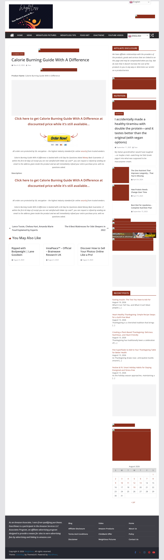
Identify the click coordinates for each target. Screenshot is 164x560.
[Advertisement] (59, 98)
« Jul (133, 502)
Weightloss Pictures (46, 35)
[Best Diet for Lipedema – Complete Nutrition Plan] (120, 208)
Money (85, 157)
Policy (131, 534)
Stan (29, 65)
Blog (70, 523)
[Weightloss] (12, 35)
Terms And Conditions (78, 534)
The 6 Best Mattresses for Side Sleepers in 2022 (85, 228)
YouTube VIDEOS (115, 35)
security (84, 151)
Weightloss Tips (68, 35)
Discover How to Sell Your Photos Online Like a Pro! (92, 251)
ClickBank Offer (18, 54)
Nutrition (119, 114)
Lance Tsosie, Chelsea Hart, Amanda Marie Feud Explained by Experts (32, 228)
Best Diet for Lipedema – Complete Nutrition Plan (141, 206)
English (136, 36)
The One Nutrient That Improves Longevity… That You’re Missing (142, 173)
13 (141, 483)
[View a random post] (152, 35)
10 (122, 483)
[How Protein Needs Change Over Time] (120, 193)
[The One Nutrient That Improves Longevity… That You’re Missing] (120, 175)
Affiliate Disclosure (76, 528)
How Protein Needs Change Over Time (139, 190)
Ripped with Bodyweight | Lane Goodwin (23, 251)
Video (101, 523)
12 (134, 483)
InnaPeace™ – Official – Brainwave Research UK (58, 251)
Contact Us (133, 539)
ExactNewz (99, 35)
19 (134, 487)
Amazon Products (106, 528)
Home (20, 35)
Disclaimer (73, 539)
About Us (133, 528)
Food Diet (84, 35)
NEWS (29, 35)
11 (128, 483)
